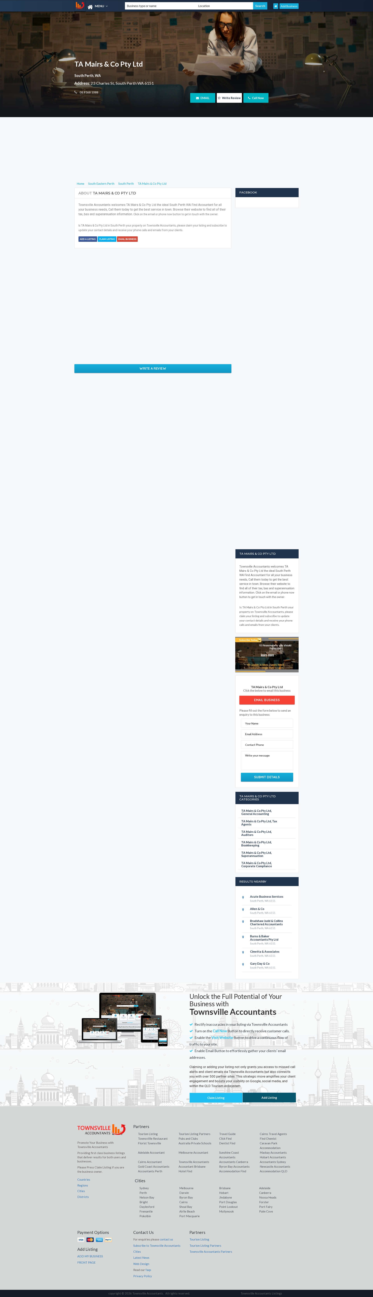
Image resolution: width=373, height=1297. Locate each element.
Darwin (184, 1192)
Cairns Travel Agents (273, 1134)
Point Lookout (228, 1206)
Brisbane (225, 1188)
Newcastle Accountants (275, 1166)
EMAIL (204, 98)
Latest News (141, 1257)
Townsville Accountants (194, 1162)
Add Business (289, 6)
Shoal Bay (185, 1206)
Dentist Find (227, 1143)
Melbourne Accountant (193, 1152)
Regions (82, 1185)
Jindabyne (225, 1197)
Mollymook (226, 1211)
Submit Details (267, 777)
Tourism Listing (148, 1134)
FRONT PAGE (86, 1262)
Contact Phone (254, 744)
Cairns (183, 1202)
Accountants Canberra (233, 1162)
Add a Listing (88, 239)
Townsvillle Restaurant (153, 1138)
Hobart (223, 1192)
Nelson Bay (146, 1197)
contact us (166, 1239)
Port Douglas (228, 1202)
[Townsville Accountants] (96, 7)
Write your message (257, 755)
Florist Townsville (149, 1143)
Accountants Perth (150, 1171)
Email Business (127, 239)
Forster (264, 1202)
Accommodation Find (232, 1171)
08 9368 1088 (88, 92)
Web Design (141, 1264)
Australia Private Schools (195, 1143)
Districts (83, 1197)
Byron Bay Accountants (234, 1166)
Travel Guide (227, 1134)
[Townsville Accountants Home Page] (275, 6)
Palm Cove (266, 1211)
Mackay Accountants (273, 1152)
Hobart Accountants (273, 1157)
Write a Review (152, 368)
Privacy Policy (142, 1276)
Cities (81, 1191)
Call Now (257, 98)
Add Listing (269, 1097)
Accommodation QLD (273, 1171)
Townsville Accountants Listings (261, 1293)
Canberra (265, 1192)
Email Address (253, 734)
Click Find (225, 1138)
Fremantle (146, 1211)
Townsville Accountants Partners (210, 1251)
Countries (83, 1179)
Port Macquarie (189, 1216)
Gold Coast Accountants (153, 1166)
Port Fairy (266, 1206)
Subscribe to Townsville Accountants (156, 1245)
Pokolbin (145, 1216)
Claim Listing (107, 239)
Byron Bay (186, 1197)
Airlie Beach (187, 1211)
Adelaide (264, 1188)
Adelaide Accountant (151, 1152)
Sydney (144, 1188)
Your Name (251, 723)
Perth (143, 1192)
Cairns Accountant (150, 1162)
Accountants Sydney (273, 1162)
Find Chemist (268, 1138)
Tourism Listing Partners (194, 1134)
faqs (148, 1270)
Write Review (231, 98)
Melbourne (186, 1188)
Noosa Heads (267, 1197)
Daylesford (146, 1206)
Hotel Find (185, 1171)
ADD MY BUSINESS (90, 1256)
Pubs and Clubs (188, 1138)
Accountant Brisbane (192, 1166)
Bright (143, 1202)
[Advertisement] (186, 154)
